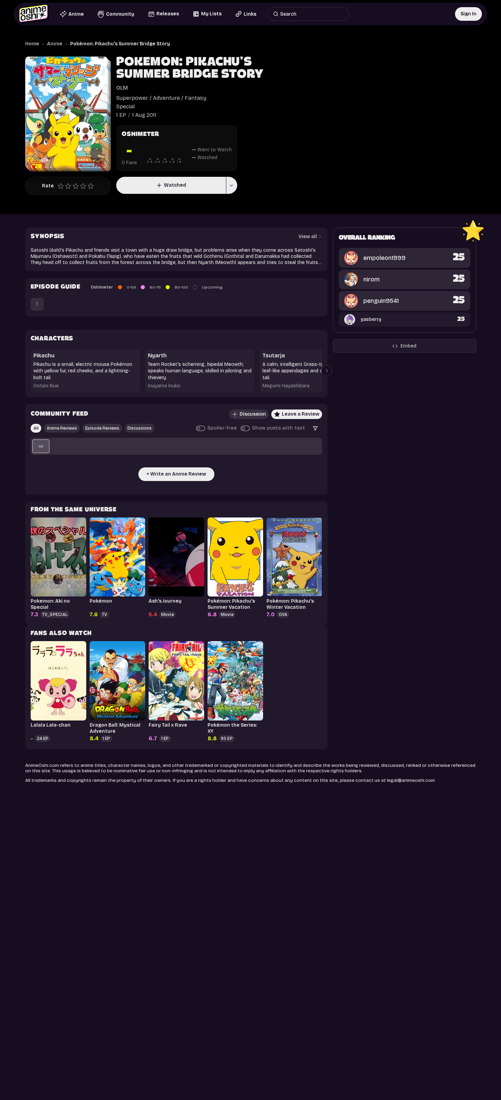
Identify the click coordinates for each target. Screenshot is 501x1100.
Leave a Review (300, 414)
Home (32, 44)
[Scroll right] (326, 370)
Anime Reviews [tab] (62, 428)
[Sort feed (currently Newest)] (315, 428)
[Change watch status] (231, 185)
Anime (54, 44)
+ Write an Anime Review (176, 474)
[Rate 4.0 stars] (85, 186)
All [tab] (36, 428)
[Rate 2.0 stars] (70, 186)
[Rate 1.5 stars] (66, 186)
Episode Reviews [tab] (102, 428)
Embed (408, 346)
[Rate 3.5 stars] (81, 186)
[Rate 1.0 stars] (62, 186)
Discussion (253, 414)
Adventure (166, 98)
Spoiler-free (222, 428)
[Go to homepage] (34, 14)
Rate (48, 186)
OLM (122, 87)
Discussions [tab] (139, 428)
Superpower (132, 98)
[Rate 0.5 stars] (59, 186)
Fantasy (195, 98)
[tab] (40, 446)
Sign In (468, 14)
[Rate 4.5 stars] (89, 186)
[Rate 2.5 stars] (74, 186)
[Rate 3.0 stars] (77, 186)
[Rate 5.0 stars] (92, 186)
